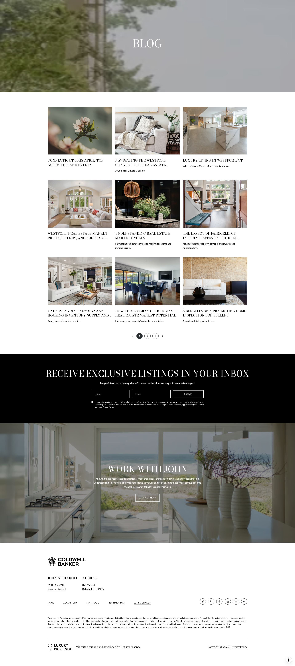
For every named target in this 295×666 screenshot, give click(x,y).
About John (70, 602)
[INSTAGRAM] (236, 601)
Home (51, 602)
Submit (188, 394)
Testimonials (117, 602)
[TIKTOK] (219, 601)
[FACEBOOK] (203, 601)
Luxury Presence (130, 646)
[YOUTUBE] (244, 601)
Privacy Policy (108, 407)
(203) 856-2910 (56, 584)
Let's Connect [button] (147, 497)
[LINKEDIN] (211, 601)
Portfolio (93, 602)
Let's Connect (142, 603)
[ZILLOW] (228, 601)
